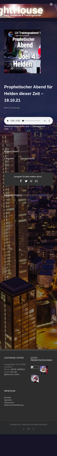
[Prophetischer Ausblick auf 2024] (35, 369)
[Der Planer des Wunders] (35, 378)
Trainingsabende (27, 158)
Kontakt (7, 397)
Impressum (9, 402)
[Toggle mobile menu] (51, 4)
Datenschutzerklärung (13, 405)
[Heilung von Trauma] (43, 369)
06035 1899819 (18, 369)
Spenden (8, 400)
